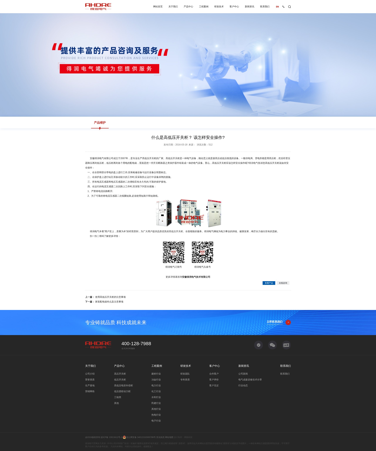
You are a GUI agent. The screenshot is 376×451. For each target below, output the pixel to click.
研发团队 (185, 373)
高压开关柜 (120, 373)
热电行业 (156, 415)
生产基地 (90, 385)
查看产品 (269, 283)
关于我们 (173, 6)
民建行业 (156, 403)
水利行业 (156, 397)
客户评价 (214, 379)
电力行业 (156, 385)
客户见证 (214, 385)
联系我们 (265, 6)
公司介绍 (90, 373)
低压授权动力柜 (122, 391)
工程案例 (203, 6)
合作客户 (214, 373)
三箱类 (117, 397)
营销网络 (90, 391)
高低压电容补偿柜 (123, 385)
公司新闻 (243, 373)
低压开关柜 (120, 379)
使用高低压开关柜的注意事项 (110, 297)
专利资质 (185, 379)
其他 (116, 403)
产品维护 (100, 122)
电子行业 (156, 420)
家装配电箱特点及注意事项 (109, 301)
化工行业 (156, 391)
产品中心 (188, 6)
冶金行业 (156, 379)
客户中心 (234, 6)
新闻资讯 (249, 6)
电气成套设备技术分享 (250, 379)
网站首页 (158, 6)
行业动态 (243, 385)
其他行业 (156, 409)
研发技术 (219, 6)
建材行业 (156, 373)
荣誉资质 (90, 379)
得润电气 (253, 163)
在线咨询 (283, 283)
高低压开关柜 (176, 231)
